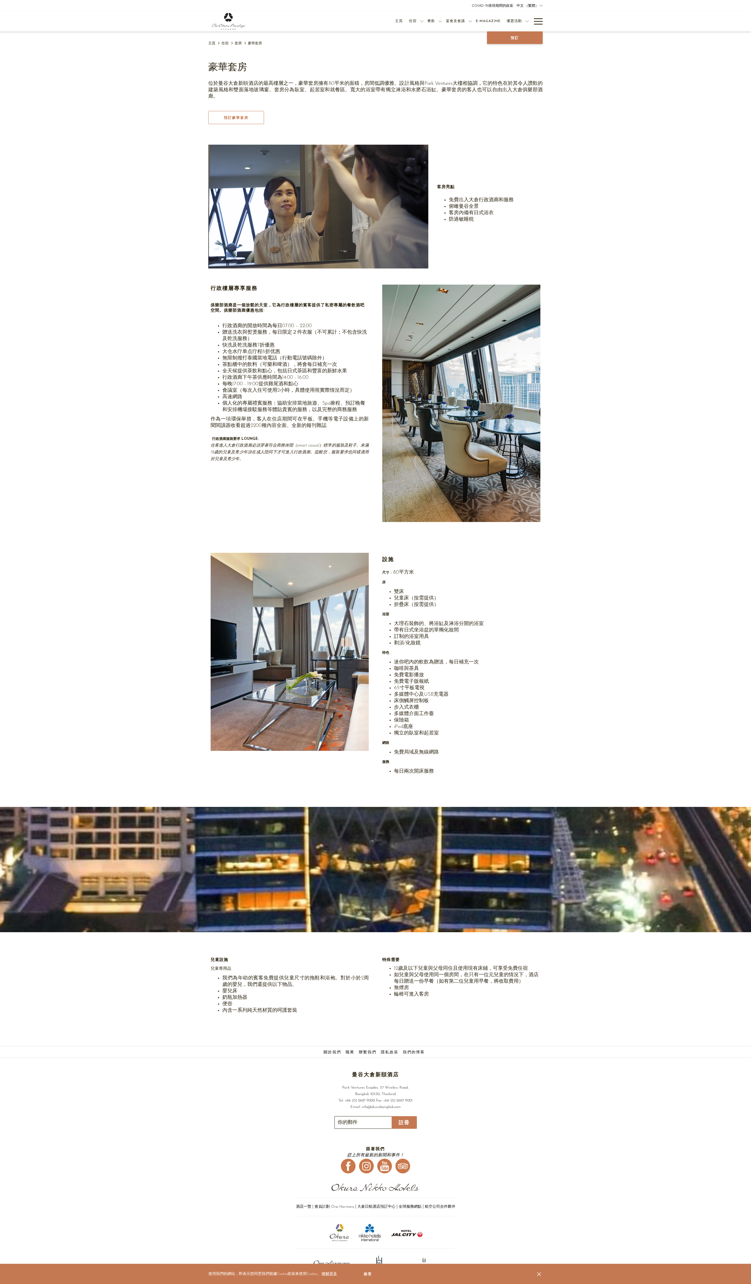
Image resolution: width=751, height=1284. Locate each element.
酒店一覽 (304, 1207)
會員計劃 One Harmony (334, 1207)
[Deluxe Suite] (318, 206)
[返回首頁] (228, 21)
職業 (350, 1052)
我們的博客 (414, 1052)
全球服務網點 (410, 1207)
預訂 (515, 38)
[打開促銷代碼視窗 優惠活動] (527, 21)
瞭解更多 (329, 1274)
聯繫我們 (367, 1052)
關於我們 (332, 1052)
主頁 (211, 43)
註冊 (404, 1122)
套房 (238, 43)
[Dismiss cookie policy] (539, 1274)
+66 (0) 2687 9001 (397, 1100)
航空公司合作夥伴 (440, 1207)
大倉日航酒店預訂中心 (376, 1207)
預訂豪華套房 (236, 117)
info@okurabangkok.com (381, 1107)
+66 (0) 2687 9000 (360, 1100)
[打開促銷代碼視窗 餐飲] (440, 21)
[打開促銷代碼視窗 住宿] (422, 21)
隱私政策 (389, 1052)
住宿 (225, 43)
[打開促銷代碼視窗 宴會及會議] (470, 21)
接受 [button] (368, 1274)
